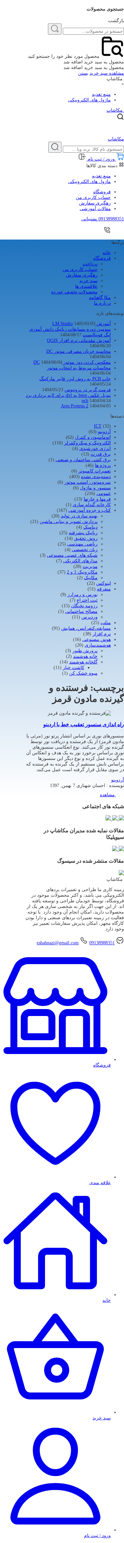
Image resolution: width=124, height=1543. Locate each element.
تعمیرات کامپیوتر (94, 471)
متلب (106, 622)
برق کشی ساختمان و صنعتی (83, 459)
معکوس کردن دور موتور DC (72, 362)
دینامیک (90, 527)
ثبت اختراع (87, 600)
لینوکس (103, 583)
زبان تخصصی (85, 549)
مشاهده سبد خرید (107, 73)
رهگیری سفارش (95, 203)
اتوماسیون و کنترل (93, 437)
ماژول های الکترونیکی (89, 99)
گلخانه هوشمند (83, 661)
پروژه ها (103, 465)
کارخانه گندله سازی (92, 504)
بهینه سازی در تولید (79, 515)
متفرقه (104, 588)
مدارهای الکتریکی (80, 560)
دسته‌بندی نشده (96, 476)
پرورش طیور (85, 650)
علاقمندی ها (86, 286)
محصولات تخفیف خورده (74, 291)
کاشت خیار (73, 667)
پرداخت (90, 263)
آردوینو (104, 431)
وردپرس (89, 617)
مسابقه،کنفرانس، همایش (86, 628)
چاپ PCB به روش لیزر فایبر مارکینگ (75, 378)
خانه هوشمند (85, 656)
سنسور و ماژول (95, 487)
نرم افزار (102, 633)
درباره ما (102, 303)
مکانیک (91, 577)
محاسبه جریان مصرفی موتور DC (78, 351)
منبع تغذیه (101, 94)
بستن (83, 73)
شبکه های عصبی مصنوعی (72, 555)
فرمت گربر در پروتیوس (87, 389)
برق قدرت (101, 454)
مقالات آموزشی (95, 208)
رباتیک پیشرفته (83, 532)
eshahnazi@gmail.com (58, 942)
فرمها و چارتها (97, 499)
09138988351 (102, 942)
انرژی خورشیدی (95, 448)
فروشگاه (102, 191)
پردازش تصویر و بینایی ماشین (69, 521)
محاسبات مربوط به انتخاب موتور (79, 367)
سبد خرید (88, 280)
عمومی (104, 493)
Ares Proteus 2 (74, 405)
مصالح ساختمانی (81, 611)
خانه (107, 252)
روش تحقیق (86, 538)
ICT (98, 426)
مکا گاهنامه (100, 297)
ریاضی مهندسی (82, 544)
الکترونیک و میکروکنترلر (87, 442)
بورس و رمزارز (82, 594)
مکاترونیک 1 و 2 (82, 572)
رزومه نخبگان (84, 605)
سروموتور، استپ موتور (87, 482)
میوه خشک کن (83, 673)
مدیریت (90, 566)
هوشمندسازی (98, 645)
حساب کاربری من (93, 197)
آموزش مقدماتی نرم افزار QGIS (79, 340)
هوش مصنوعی (96, 639)
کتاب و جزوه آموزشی (89, 510)
